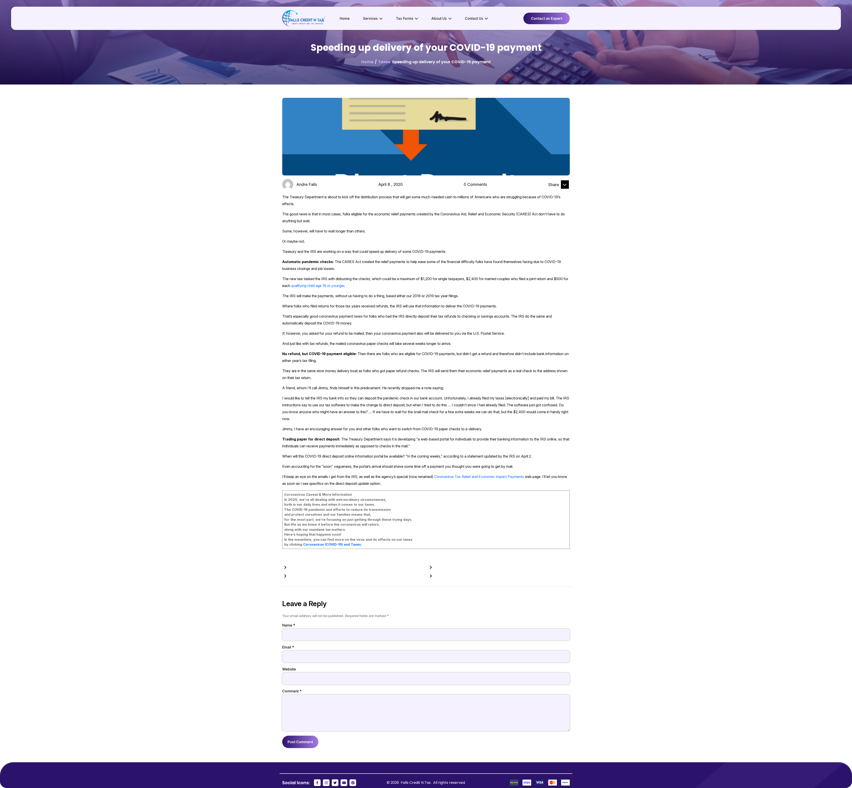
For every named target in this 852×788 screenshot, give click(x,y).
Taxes (384, 62)
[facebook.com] (543, 192)
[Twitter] (335, 782)
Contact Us (474, 18)
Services (370, 18)
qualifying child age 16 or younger (317, 285)
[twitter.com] (565, 192)
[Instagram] (326, 782)
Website (289, 669)
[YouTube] (344, 782)
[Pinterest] (352, 782)
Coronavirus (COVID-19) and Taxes (332, 544)
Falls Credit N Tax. (416, 782)
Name (288, 625)
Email (288, 647)
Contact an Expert (546, 18)
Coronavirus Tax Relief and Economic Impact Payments (479, 476)
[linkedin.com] (554, 192)
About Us (439, 18)
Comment (292, 691)
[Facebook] (317, 782)
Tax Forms (404, 18)
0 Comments (475, 184)
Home (345, 18)
